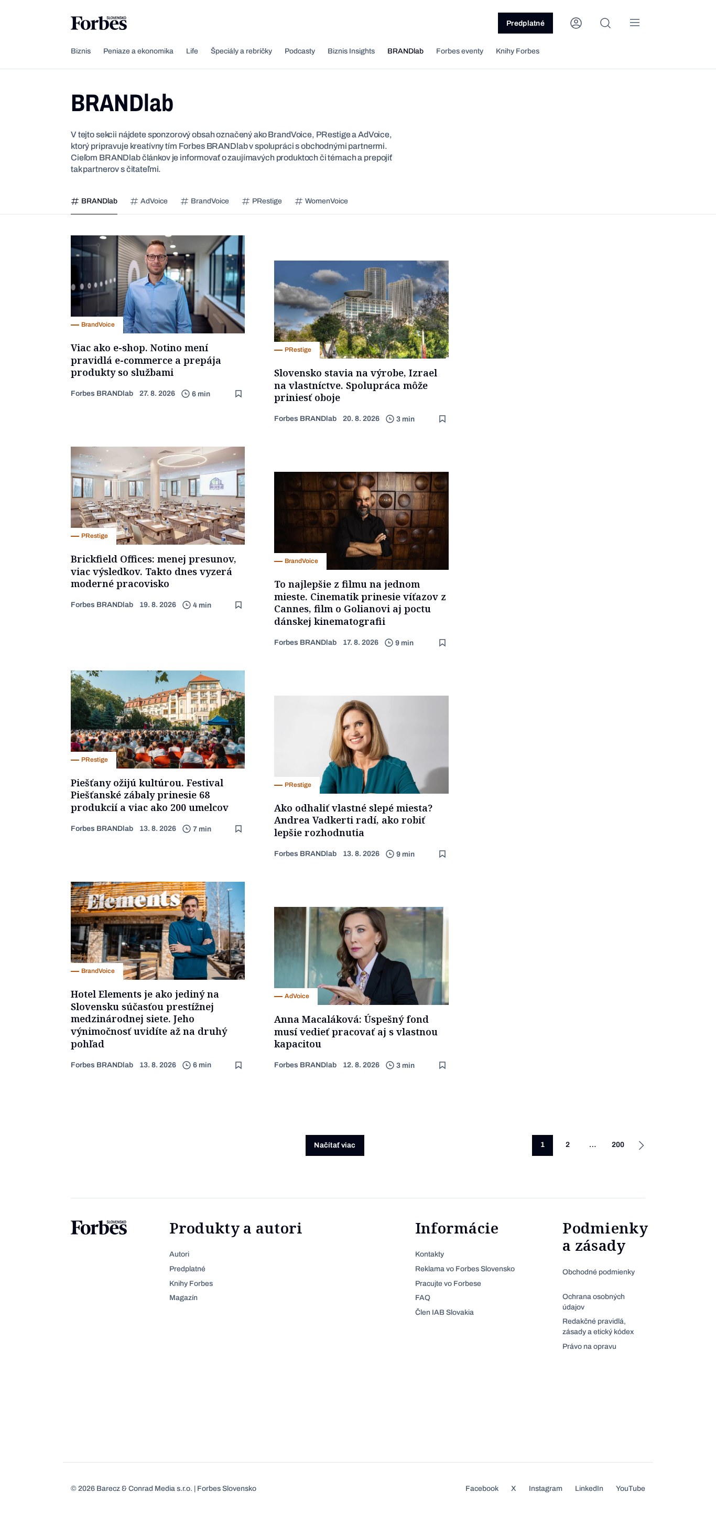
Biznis (81, 51)
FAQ (422, 1298)
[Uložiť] (239, 393)
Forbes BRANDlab (102, 393)
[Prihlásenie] (576, 23)
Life (192, 51)
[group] (94, 201)
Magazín (183, 1298)
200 (618, 1145)
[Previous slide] (59, 201)
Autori (179, 1254)
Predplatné (525, 23)
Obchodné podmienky (598, 1272)
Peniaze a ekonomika (138, 51)
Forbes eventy (459, 51)
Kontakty (429, 1254)
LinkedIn (589, 1488)
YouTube (630, 1488)
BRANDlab (405, 51)
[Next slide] (656, 201)
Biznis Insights (351, 51)
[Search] (605, 23)
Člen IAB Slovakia (444, 1312)
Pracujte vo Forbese (448, 1283)
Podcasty (300, 51)
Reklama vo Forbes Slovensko (465, 1269)
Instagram (545, 1488)
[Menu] (634, 23)
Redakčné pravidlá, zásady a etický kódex (598, 1326)
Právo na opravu (589, 1346)
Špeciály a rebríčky (241, 51)
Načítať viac (334, 1145)
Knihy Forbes (517, 51)
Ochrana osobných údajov (593, 1302)
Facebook (481, 1488)
